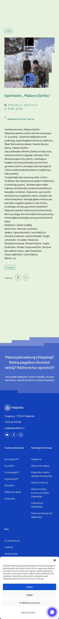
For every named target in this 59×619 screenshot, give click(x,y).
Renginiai (9, 485)
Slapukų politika (28, 612)
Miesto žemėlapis (40, 465)
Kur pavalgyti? (11, 472)
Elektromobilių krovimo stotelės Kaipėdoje (40, 493)
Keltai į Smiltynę (39, 482)
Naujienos (36, 459)
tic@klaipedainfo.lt (14, 427)
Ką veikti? (9, 465)
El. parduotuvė (12, 540)
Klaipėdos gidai (12, 491)
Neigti (29, 594)
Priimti (29, 587)
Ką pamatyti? (11, 478)
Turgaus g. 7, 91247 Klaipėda (19, 416)
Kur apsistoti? (11, 459)
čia (14, 258)
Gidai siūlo (9, 498)
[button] (54, 560)
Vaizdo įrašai (10, 553)
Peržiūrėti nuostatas (29, 602)
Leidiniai (8, 547)
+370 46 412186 (12, 421)
